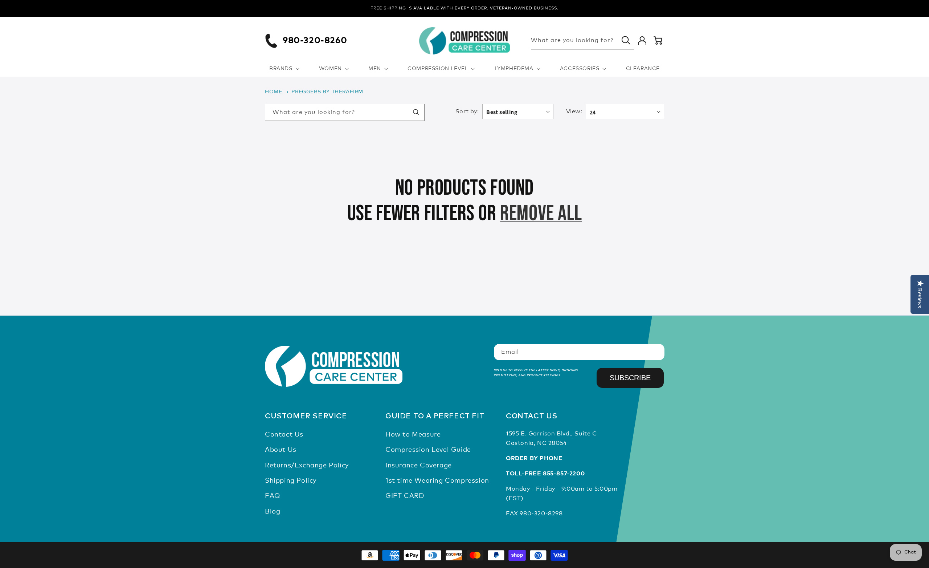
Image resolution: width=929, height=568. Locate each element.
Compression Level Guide (428, 450)
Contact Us (284, 434)
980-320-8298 (541, 513)
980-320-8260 (315, 40)
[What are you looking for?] (626, 40)
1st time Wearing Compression (437, 481)
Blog (272, 511)
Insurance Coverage (418, 465)
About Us (280, 450)
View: (574, 111)
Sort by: (467, 111)
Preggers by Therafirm (327, 91)
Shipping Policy (290, 481)
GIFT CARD (404, 496)
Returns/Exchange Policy (307, 465)
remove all (541, 213)
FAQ (272, 496)
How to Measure (413, 434)
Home (273, 91)
